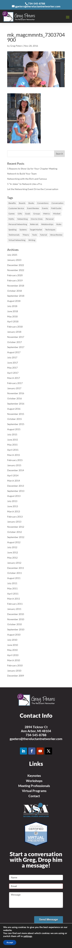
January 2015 (14, 465)
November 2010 (15, 619)
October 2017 (14, 342)
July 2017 (12, 357)
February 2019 (15, 280)
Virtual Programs (34, 791)
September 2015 (15, 424)
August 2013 (13, 495)
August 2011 (13, 578)
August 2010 (13, 634)
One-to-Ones (37, 219)
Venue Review (56, 235)
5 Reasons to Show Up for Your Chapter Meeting (32, 168)
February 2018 (15, 326)
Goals (27, 213)
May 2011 (12, 588)
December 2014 (15, 470)
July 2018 (12, 306)
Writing (31, 240)
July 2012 (12, 547)
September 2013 (15, 491)
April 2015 (12, 449)
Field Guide (56, 208)
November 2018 (15, 285)
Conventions (42, 203)
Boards (22, 203)
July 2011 (12, 583)
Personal (49, 219)
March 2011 (13, 598)
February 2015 (15, 460)
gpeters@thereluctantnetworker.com (36, 739)
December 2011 (15, 567)
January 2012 (14, 562)
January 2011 (14, 609)
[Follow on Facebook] (31, 751)
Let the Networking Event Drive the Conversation (32, 189)
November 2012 (15, 526)
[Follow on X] (48, 751)
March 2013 (13, 511)
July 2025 (12, 254)
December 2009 (15, 675)
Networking (22, 219)
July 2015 (12, 434)
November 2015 (15, 413)
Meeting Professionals (34, 786)
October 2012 (14, 531)
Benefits (12, 203)
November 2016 (15, 393)
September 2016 (15, 403)
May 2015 (12, 444)
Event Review (33, 208)
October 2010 (14, 624)
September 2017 (15, 347)
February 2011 (15, 603)
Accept (10, 942)
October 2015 (14, 419)
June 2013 (12, 506)
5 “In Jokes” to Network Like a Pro (24, 183)
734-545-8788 (36, 735)
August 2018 (13, 301)
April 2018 (12, 321)
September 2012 (15, 537)
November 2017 (15, 337)
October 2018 (14, 290)
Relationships (47, 224)
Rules (58, 224)
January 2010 (14, 670)
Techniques (50, 229)
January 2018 (14, 331)
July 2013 (12, 501)
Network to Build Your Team (22, 173)
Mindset (56, 213)
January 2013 (14, 521)
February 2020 (15, 275)
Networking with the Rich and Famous (27, 178)
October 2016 (14, 398)
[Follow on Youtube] (40, 751)
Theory (26, 235)
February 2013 (15, 516)
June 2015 (12, 439)
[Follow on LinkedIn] (23, 751)
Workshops (34, 781)
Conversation (57, 203)
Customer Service (16, 208)
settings (27, 936)
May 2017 (12, 367)
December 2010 (15, 614)
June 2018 (12, 311)
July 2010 (12, 639)
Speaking (12, 229)
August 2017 (13, 352)
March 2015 (13, 455)
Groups (36, 213)
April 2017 (12, 372)
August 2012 (13, 542)
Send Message (48, 919)
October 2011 (14, 573)
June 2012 (12, 552)
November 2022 (15, 270)
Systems (23, 229)
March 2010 (13, 660)
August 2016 (13, 408)
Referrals (34, 224)
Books (31, 203)
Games (12, 213)
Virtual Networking (17, 240)
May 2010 (12, 649)
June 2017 (12, 362)
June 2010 (12, 645)
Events (45, 208)
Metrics (46, 213)
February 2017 (15, 383)
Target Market (36, 229)
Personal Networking (18, 224)
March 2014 (13, 480)
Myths (11, 219)
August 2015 (13, 429)
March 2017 (13, 377)
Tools (34, 235)
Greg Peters (16, 45)
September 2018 (15, 295)
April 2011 (12, 593)
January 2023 (14, 259)
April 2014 (12, 475)
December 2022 (15, 265)
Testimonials (14, 235)
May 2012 (12, 557)
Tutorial (43, 235)
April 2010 (12, 655)
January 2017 (14, 388)
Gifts (20, 213)
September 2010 (15, 629)
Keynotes (34, 776)
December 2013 (15, 485)
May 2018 (12, 316)
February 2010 (15, 665)
